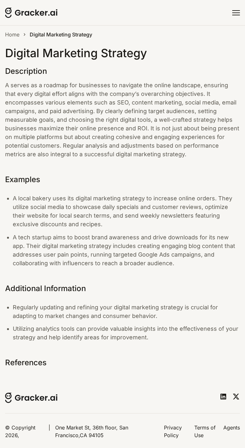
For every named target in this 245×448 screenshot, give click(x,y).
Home (12, 34)
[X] (236, 396)
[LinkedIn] (223, 396)
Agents (231, 427)
